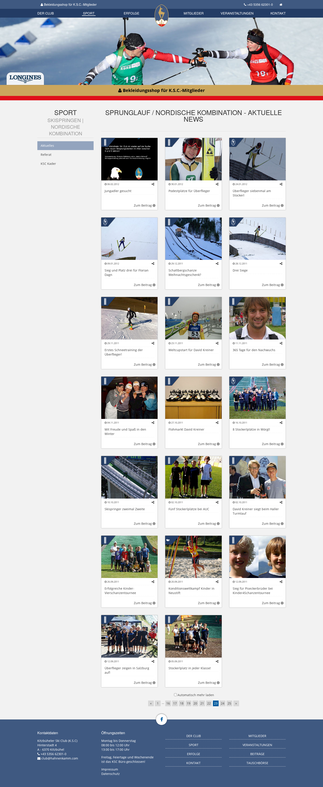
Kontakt (278, 13)
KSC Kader (48, 163)
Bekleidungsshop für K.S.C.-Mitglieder (70, 4)
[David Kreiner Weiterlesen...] (129, 397)
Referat (46, 154)
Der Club (45, 13)
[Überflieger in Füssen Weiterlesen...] (129, 477)
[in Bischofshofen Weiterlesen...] (193, 477)
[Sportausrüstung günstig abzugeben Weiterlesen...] (193, 397)
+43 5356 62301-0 (260, 4)
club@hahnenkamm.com (59, 758)
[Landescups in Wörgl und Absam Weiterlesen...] (257, 159)
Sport (88, 13)
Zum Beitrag (143, 205)
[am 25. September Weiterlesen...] (257, 477)
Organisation (50, 9)
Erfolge (131, 13)
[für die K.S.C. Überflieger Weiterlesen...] (129, 556)
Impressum (109, 769)
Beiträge (257, 754)
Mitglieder (194, 13)
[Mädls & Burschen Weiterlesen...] (129, 159)
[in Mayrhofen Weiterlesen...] (257, 238)
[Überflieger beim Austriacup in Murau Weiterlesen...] (129, 238)
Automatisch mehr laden (196, 695)
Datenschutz (110, 774)
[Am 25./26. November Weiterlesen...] (193, 318)
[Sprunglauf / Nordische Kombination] (105, 142)
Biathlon (53, 8)
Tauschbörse (257, 763)
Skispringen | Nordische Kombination (65, 127)
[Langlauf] (169, 540)
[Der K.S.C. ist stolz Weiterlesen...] (257, 318)
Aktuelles (47, 145)
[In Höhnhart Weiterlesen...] (193, 159)
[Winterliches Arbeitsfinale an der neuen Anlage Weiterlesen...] (193, 238)
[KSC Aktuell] (233, 142)
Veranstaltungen (237, 13)
